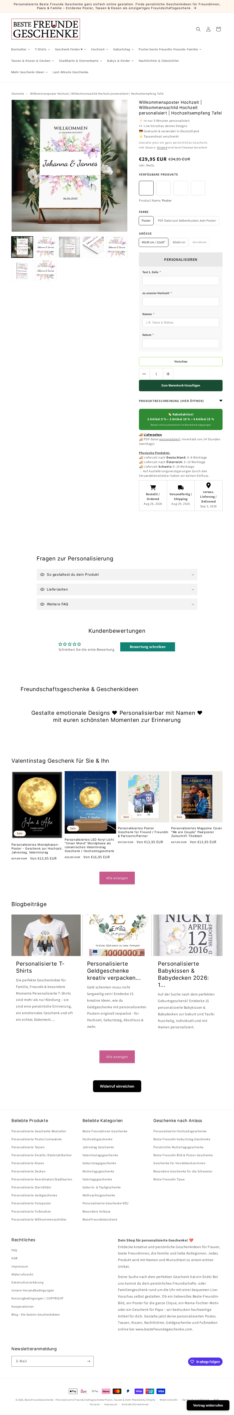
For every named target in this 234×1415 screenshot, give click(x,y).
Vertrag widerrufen (208, 1405)
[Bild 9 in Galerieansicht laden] (22, 270)
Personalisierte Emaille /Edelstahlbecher (41, 1155)
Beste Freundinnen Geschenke (105, 1131)
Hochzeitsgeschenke (97, 1139)
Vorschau (180, 361)
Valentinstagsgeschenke (100, 1155)
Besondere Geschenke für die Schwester (183, 1171)
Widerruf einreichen (117, 1086)
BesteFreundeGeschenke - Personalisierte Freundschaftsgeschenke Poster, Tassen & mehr (78, 1399)
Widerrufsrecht (22, 1274)
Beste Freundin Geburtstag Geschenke (181, 1139)
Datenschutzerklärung (195, 1399)
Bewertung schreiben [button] (148, 646)
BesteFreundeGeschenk (99, 1219)
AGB (14, 1258)
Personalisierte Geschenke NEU (105, 1203)
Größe (145, 233)
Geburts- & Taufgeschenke (101, 1187)
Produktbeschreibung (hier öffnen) (171, 401)
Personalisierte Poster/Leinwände (36, 1139)
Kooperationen (22, 1306)
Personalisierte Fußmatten (31, 1211)
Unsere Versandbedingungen (32, 1290)
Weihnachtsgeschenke (98, 1195)
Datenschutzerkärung (27, 1282)
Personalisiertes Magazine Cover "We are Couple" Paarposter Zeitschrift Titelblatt (196, 832)
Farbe (144, 212)
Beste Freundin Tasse (169, 1179)
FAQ (14, 1250)
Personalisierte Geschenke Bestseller (38, 1131)
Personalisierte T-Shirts (40, 967)
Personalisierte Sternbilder (31, 1187)
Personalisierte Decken (28, 1171)
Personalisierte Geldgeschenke (34, 1195)
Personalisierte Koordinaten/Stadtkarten (41, 1179)
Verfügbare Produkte (158, 174)
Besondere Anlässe (96, 1211)
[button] (198, 29)
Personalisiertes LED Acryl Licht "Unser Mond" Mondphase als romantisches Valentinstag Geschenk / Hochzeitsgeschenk (89, 845)
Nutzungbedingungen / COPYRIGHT (37, 1298)
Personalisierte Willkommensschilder (39, 1219)
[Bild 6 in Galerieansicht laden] (93, 247)
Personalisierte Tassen (28, 1147)
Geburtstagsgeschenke (99, 1163)
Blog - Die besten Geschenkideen (35, 1314)
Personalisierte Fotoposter (31, 1203)
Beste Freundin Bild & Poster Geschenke (183, 1155)
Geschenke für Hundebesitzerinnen (179, 1163)
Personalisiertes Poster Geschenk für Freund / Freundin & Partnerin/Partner (143, 832)
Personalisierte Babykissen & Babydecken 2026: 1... (183, 974)
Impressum (19, 1266)
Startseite (17, 94)
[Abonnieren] (88, 1361)
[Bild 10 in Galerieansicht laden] (46, 270)
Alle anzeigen (117, 878)
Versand (162, 147)
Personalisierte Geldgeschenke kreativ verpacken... (114, 970)
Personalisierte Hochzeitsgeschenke (180, 1131)
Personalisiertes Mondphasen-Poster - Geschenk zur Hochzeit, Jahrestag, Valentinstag (37, 848)
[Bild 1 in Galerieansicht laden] (22, 247)
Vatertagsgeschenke (97, 1179)
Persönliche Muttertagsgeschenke (178, 1147)
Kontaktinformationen (135, 1404)
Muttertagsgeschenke (98, 1171)
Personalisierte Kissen (27, 1163)
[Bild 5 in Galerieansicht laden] (69, 247)
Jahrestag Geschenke (98, 1147)
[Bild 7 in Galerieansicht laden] (117, 247)
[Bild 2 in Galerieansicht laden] (46, 247)
